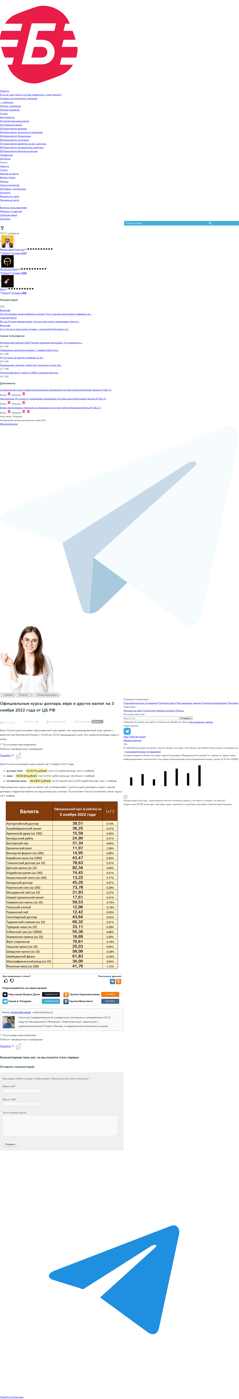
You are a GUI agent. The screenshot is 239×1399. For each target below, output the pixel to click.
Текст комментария (14, 1113)
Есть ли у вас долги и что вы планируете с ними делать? (30, 94)
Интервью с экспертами (13, 188)
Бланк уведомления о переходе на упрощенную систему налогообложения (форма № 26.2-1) (50, 407)
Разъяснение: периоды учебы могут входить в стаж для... (31, 365)
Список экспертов (9, 185)
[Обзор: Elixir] (7, 281)
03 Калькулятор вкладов (13, 128)
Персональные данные (188, 703)
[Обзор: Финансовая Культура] (7, 241)
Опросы (4, 181)
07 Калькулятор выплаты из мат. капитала (23, 143)
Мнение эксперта (165, 710)
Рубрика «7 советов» (11, 211)
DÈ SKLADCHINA (9, 269)
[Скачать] (9, 395)
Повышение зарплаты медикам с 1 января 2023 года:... (29, 350)
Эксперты (5, 158)
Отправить (186, 718)
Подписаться (51, 994)
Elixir (2, 289)
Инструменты (7, 117)
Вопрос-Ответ (7, 177)
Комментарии (90, 721)
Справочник (6, 155)
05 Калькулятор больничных (15, 136)
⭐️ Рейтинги (6, 102)
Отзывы (19, 253)
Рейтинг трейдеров (10, 106)
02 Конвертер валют (11, 124)
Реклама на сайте (9, 196)
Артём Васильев (58, 721)
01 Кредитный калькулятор (14, 121)
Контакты (5, 192)
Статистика (149, 710)
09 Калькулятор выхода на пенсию (19, 151)
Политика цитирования (214, 703)
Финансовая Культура (12, 249)
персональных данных (201, 722)
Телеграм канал (8, 215)
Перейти (6, 755)
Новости (4, 91)
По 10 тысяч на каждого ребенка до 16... (22, 357)
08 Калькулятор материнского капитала (21, 147)
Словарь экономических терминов (18, 98)
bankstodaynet (9, 424)
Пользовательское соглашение (141, 703)
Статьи (4, 113)
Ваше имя (8, 1086)
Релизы (180, 710)
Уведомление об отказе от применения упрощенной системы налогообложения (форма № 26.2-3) (53, 398)
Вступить (110, 994)
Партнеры (232, 703)
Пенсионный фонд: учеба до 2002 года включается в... (29, 372)
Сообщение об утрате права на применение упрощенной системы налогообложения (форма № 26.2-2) (55, 390)
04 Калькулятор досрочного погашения (21, 132)
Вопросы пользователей (13, 207)
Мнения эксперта (9, 173)
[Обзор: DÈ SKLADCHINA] (7, 261)
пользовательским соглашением (143, 751)
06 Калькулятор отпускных (14, 140)
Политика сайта (167, 703)
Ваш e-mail (9, 1099)
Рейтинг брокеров (10, 109)
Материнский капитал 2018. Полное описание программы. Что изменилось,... (41, 342)
